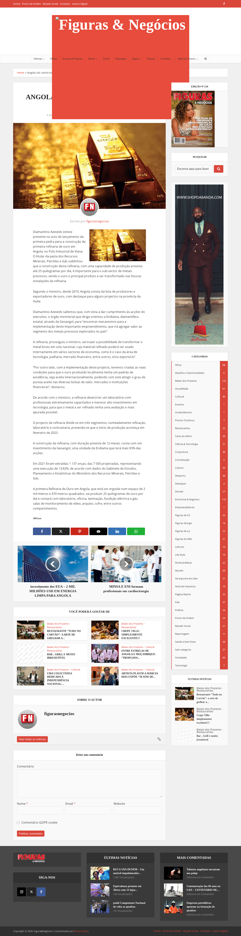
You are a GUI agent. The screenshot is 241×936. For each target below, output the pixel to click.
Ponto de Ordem (31, 3)
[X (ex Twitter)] (31, 891)
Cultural (150, 647)
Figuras (135, 58)
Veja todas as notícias (32, 739)
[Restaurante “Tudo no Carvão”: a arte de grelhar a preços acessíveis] (186, 693)
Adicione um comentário (200, 877)
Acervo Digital (79, 3)
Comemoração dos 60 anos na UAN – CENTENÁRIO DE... (203, 888)
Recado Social (50, 3)
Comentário (25, 766)
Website (119, 804)
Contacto (65, 3)
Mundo (91, 58)
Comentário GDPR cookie (39, 822)
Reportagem (121, 58)
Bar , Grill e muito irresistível (207, 738)
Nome (22, 804)
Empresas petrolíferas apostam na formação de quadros (201, 907)
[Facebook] (41, 891)
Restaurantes (54, 627)
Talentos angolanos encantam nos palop (203, 871)
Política (53, 58)
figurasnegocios (97, 221)
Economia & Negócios (73, 58)
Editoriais (38, 58)
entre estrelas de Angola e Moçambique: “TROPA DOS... (138, 654)
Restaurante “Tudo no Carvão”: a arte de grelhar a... (64, 635)
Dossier (106, 58)
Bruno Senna (81, 931)
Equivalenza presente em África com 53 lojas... (127, 888)
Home (16, 3)
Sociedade (165, 58)
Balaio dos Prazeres (186, 58)
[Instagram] (21, 891)
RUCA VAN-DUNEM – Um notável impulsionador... (128, 871)
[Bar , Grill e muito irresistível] (186, 735)
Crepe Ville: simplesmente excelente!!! (131, 635)
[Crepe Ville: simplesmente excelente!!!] (186, 714)
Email (70, 804)
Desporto (151, 58)
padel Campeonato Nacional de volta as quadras (129, 905)
